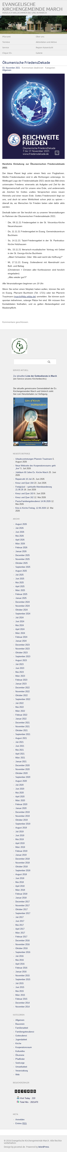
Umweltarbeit (21, 1067)
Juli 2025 (19, 575)
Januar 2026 (20, 551)
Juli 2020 (19, 785)
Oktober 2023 (21, 652)
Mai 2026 (19, 536)
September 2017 (22, 913)
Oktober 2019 (21, 820)
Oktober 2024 (21, 610)
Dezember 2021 (22, 722)
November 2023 (22, 649)
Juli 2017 (19, 917)
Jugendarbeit (21, 1039)
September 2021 (22, 734)
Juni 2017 (19, 921)
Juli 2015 (19, 983)
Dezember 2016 (22, 940)
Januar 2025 (20, 598)
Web (17, 1074)
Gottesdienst (21, 1035)
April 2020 (19, 796)
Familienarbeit (21, 1028)
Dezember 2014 (22, 1003)
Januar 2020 (20, 808)
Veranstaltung (21, 1071)
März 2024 (20, 633)
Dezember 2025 (22, 555)
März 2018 (20, 890)
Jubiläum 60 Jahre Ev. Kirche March (31, 472)
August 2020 (21, 781)
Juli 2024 (19, 617)
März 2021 (20, 757)
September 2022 (22, 699)
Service (5, 48)
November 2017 (22, 905)
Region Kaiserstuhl (44, 48)
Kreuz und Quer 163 (24, 493)
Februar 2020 (21, 804)
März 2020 (20, 800)
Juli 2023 (19, 664)
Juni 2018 (19, 878)
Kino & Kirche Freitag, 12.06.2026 (30, 508)
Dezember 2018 (22, 859)
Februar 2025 (21, 594)
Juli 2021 (19, 742)
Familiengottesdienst (24, 1032)
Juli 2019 (19, 831)
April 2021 (19, 754)
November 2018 (22, 863)
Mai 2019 (19, 839)
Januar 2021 (20, 761)
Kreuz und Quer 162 (24, 497)
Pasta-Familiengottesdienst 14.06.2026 (33, 501)
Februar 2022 (21, 715)
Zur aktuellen (35, 376)
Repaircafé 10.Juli (23, 479)
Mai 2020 (19, 793)
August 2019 (21, 828)
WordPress (43, 1147)
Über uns (40, 37)
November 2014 (22, 1007)
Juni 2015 (19, 987)
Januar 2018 (20, 898)
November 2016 (22, 944)
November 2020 (22, 769)
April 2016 (19, 964)
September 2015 (22, 979)
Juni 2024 (19, 621)
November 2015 (22, 975)
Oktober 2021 (21, 730)
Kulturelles (20, 1051)
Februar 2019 (21, 851)
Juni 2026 (19, 532)
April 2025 (19, 586)
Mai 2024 (19, 625)
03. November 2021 (11, 68)
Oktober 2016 (21, 948)
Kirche (18, 1043)
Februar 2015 (21, 999)
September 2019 (22, 824)
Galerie (39, 53)
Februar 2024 (21, 637)
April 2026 (19, 540)
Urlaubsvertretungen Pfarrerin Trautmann (33, 459)
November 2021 (22, 726)
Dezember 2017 (22, 901)
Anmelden (19, 1119)
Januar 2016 (20, 972)
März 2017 (20, 933)
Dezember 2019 (22, 812)
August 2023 (21, 660)
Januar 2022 (20, 719)
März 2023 (20, 676)
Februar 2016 (21, 968)
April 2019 (19, 843)
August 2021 (21, 738)
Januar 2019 (20, 855)
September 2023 (22, 656)
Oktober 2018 (21, 866)
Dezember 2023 (22, 645)
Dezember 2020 (22, 765)
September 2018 (22, 870)
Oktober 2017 (21, 909)
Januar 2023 (20, 684)
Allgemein (6, 70)
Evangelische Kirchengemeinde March (32, 7)
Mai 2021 (19, 750)
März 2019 (20, 847)
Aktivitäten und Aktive (46, 42)
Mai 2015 (19, 991)
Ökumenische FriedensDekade (26, 63)
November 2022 (22, 691)
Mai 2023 (19, 672)
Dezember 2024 (22, 602)
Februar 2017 (21, 936)
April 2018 (19, 886)
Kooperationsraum (23, 1047)
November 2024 (22, 606)
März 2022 (20, 711)
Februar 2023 (21, 680)
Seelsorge (19, 1063)
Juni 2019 (19, 835)
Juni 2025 (19, 578)
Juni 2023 (19, 668)
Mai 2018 (19, 882)
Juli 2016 (19, 956)
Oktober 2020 (21, 773)
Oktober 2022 (21, 695)
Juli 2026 (19, 528)
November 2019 (22, 816)
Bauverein (19, 1024)
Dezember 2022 (22, 687)
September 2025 (22, 567)
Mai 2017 (19, 925)
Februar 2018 (21, 894)
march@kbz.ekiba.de (24, 296)
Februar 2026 (21, 547)
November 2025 (22, 559)
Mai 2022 (19, 707)
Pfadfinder (20, 1059)
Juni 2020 (19, 789)
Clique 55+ (7, 53)
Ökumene (19, 1055)
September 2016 (22, 952)
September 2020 (22, 777)
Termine (6, 42)
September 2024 (22, 614)
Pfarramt (6, 37)
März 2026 (20, 543)
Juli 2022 (19, 703)
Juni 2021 (19, 746)
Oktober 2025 (21, 563)
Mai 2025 (19, 582)
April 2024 (19, 629)
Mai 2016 (19, 960)
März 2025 (20, 590)
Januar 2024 (20, 641)
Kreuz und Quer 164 (24, 483)
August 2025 (21, 571)
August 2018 (21, 874)
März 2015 (20, 995)
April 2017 (19, 929)
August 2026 (21, 524)
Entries (21, 1123)
